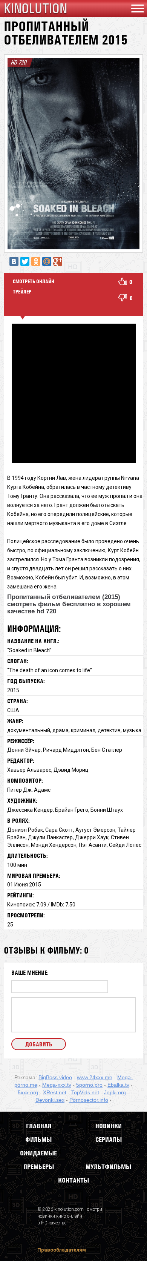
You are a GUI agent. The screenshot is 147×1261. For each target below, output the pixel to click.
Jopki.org (115, 1092)
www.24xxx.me (94, 1077)
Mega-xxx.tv (56, 1085)
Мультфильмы (108, 1167)
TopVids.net (85, 1092)
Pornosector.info (88, 1100)
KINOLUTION (35, 8)
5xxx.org (28, 1092)
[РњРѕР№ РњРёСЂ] (46, 261)
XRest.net (54, 1092)
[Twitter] (24, 261)
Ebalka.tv (118, 1085)
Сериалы (108, 1139)
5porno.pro (89, 1085)
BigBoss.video (55, 1077)
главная (38, 1126)
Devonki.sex (49, 1100)
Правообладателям (61, 1250)
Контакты (73, 1180)
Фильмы (38, 1139)
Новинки (108, 1126)
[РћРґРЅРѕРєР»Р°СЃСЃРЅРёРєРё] (35, 261)
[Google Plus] (57, 261)
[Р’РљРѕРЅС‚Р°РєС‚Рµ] (13, 261)
